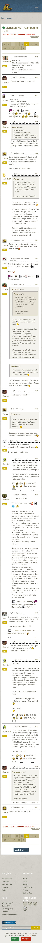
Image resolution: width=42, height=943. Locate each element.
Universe (5, 881)
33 (31, 44)
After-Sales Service (9, 914)
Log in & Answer (21, 850)
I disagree (26, 939)
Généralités (30, 34)
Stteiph (5, 289)
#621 (36, 56)
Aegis (4, 263)
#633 (36, 459)
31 (22, 44)
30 (17, 44)
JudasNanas (6, 62)
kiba (3, 618)
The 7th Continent (17, 34)
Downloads (27, 887)
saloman (5, 100)
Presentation (7, 878)
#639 (36, 767)
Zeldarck (5, 82)
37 (14, 48)
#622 (36, 77)
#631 (36, 409)
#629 (36, 284)
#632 (36, 441)
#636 (36, 642)
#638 (36, 726)
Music (25, 884)
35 (5, 48)
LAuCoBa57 (6, 179)
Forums (6, 34)
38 (19, 48)
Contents (5, 887)
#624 (36, 122)
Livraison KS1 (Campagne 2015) (20, 29)
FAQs (25, 878)
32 (27, 44)
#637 (36, 660)
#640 (36, 807)
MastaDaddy (6, 464)
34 (36, 44)
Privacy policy (7, 909)
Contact (5, 911)
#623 (36, 95)
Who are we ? (7, 903)
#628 (36, 258)
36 (9, 48)
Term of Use (6, 906)
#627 (36, 240)
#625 (36, 153)
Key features (7, 884)
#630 (36, 391)
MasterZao (6, 500)
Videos (25, 881)
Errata (25, 890)
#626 (36, 174)
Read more (31, 935)
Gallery (5, 890)
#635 (36, 613)
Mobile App (27, 893)
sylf (4, 446)
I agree (15, 939)
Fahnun (5, 158)
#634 (36, 494)
